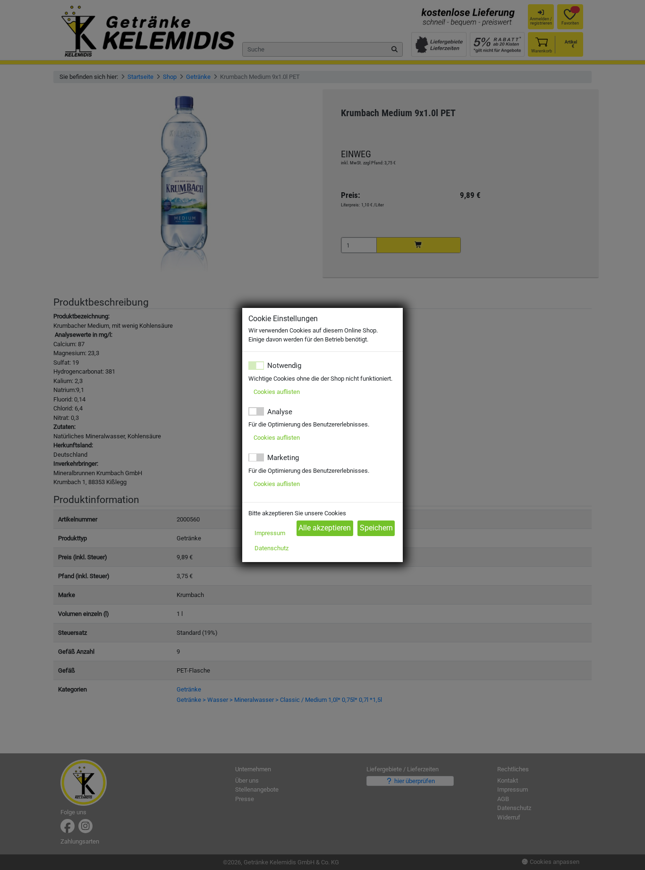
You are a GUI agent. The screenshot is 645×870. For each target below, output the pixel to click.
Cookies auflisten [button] (277, 391)
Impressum (270, 533)
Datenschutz (272, 548)
